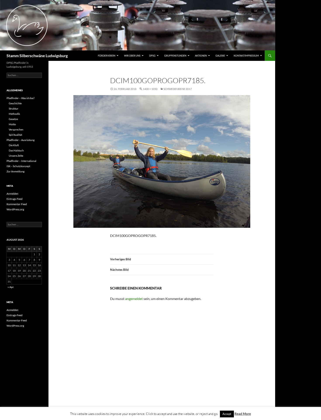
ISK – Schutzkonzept (18, 166)
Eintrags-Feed (14, 199)
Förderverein (106, 55)
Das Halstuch (16, 150)
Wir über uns (132, 55)
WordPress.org (15, 209)
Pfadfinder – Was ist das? (21, 98)
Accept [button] (227, 414)
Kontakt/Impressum (246, 55)
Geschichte (15, 103)
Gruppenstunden (175, 55)
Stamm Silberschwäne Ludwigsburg (37, 55)
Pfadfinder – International (21, 161)
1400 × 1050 (150, 89)
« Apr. (11, 287)
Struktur (13, 108)
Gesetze (13, 119)
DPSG (152, 55)
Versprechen (16, 129)
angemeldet (134, 299)
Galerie (220, 55)
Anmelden (12, 193)
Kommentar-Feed (17, 204)
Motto (12, 124)
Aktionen (201, 55)
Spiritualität (15, 134)
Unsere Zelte (16, 155)
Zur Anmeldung (15, 171)
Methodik (14, 113)
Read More (243, 414)
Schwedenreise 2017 (178, 89)
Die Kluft (14, 145)
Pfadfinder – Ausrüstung (21, 140)
